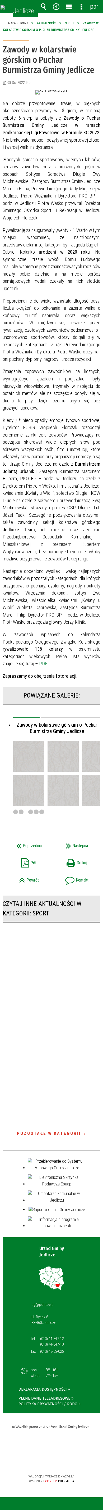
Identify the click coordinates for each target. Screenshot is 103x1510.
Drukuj (71, 861)
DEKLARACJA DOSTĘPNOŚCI (42, 1389)
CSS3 (51, 1461)
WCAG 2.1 (67, 1461)
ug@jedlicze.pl (43, 1304)
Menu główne (69, 7)
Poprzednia (24, 844)
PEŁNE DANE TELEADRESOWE (44, 1398)
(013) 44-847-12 (52, 1338)
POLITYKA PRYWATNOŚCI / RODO (47, 1403)
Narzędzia (56, 7)
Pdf (21, 861)
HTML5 (43, 1461)
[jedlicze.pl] (3, 7)
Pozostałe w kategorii (49, 1133)
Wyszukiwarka (43, 7)
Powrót (23, 878)
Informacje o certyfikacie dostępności (51, 1442)
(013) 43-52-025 (52, 1351)
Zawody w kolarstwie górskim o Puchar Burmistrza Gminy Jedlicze (57, 728)
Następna (71, 844)
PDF (43, 663)
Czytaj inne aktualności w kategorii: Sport (42, 908)
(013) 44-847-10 (52, 1344)
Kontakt (71, 878)
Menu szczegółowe (81, 7)
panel (94, 6)
